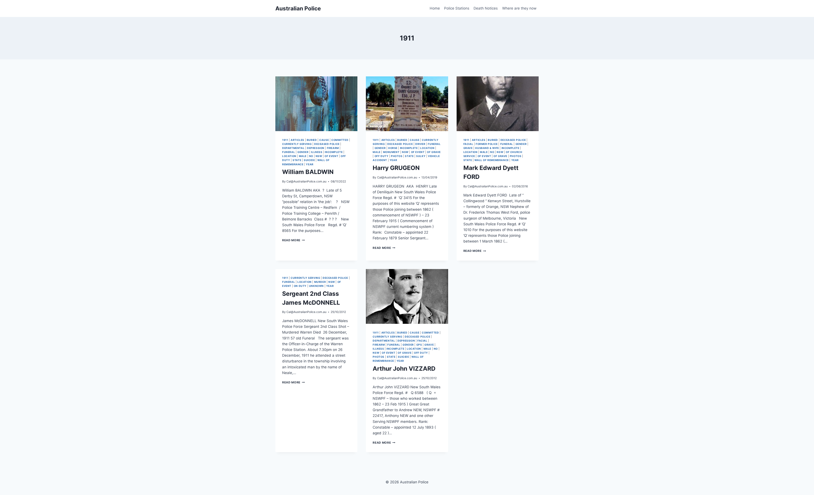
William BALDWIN (308, 171)
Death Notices (486, 8)
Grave (468, 148)
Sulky (420, 156)
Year (309, 164)
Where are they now (519, 8)
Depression (315, 148)
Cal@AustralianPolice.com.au (306, 181)
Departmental (293, 148)
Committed (339, 140)
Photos (397, 156)
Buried (312, 140)
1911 (285, 140)
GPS (419, 344)
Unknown (316, 285)
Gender (303, 152)
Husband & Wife (487, 148)
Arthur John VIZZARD (404, 368)
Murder (320, 281)
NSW (319, 156)
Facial (468, 144)
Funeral (288, 152)
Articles (297, 140)
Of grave (434, 152)
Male (303, 156)
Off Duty (382, 156)
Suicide (309, 160)
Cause (324, 140)
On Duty (300, 285)
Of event (331, 156)
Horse (392, 148)
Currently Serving (297, 144)
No (311, 156)
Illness (316, 152)
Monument (391, 152)
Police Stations (456, 8)
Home (435, 8)
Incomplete (334, 152)
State (297, 160)
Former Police (487, 144)
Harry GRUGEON (396, 167)
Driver (420, 144)
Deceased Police (327, 144)
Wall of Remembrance (491, 160)
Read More (293, 240)
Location (289, 156)
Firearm (333, 148)
